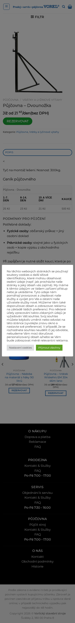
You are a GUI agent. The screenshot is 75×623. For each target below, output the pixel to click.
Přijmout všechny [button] (49, 347)
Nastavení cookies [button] (20, 347)
